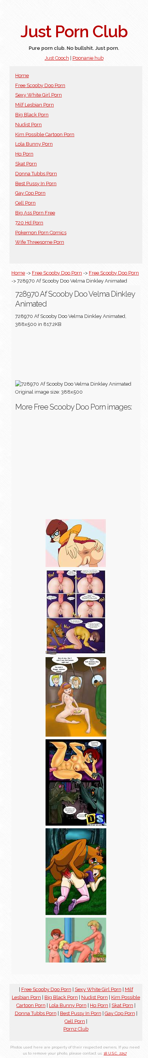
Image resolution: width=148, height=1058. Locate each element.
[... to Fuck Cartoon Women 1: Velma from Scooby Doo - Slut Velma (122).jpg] (76, 565)
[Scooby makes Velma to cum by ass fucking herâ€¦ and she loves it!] (76, 653)
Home (22, 75)
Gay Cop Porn (30, 193)
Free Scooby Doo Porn (40, 85)
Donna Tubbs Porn (36, 173)
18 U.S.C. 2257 (115, 1053)
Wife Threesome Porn (39, 242)
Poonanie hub (88, 58)
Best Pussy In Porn (36, 183)
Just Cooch (57, 58)
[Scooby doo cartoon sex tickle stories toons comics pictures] (76, 913)
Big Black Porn (32, 115)
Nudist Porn (28, 124)
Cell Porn (25, 203)
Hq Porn (24, 154)
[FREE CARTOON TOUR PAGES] (76, 735)
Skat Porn (26, 164)
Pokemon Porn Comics (40, 232)
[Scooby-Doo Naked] (76, 961)
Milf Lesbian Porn (34, 105)
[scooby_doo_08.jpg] (76, 824)
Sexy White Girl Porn (38, 95)
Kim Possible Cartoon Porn (44, 134)
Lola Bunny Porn (34, 144)
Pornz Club (75, 1029)
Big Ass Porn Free (35, 213)
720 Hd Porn (29, 223)
